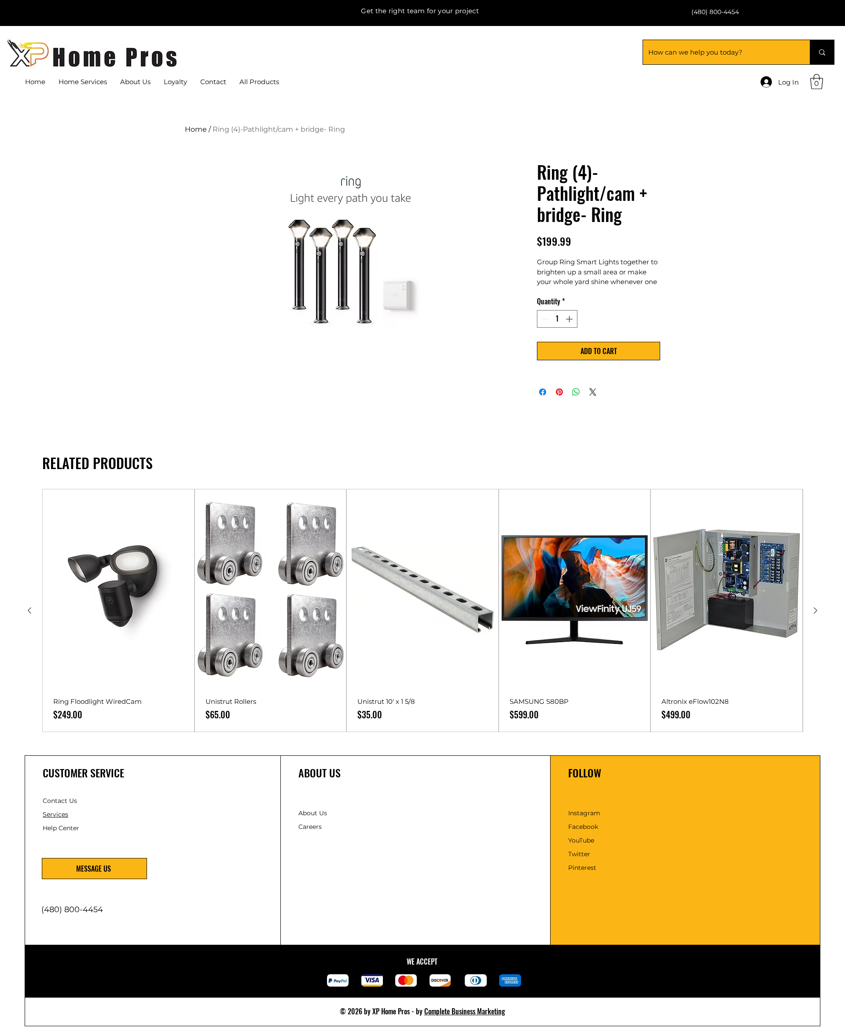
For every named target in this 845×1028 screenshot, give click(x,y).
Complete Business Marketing (464, 1011)
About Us (312, 813)
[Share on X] (593, 392)
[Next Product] (815, 610)
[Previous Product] (29, 610)
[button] (213, 82)
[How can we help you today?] (822, 52)
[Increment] (570, 319)
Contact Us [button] (60, 801)
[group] (422, 610)
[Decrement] (544, 319)
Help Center (62, 828)
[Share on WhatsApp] (576, 392)
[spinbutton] (557, 319)
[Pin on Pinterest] (559, 392)
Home (196, 129)
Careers (310, 827)
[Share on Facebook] (542, 392)
